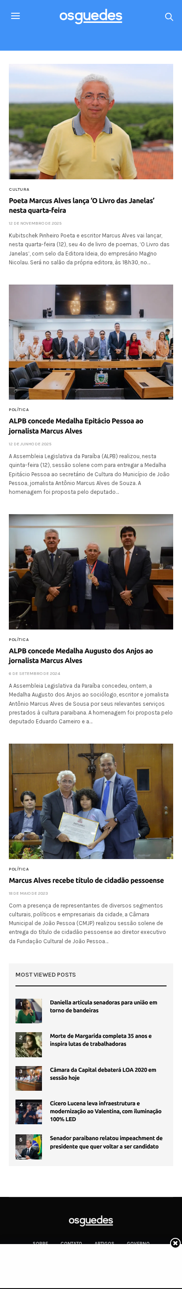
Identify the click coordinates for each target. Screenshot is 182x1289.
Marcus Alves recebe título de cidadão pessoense (86, 881)
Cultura (19, 189)
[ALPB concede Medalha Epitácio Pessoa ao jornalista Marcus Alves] (91, 342)
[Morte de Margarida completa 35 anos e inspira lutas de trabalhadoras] (28, 1044)
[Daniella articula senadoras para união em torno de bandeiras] (28, 1011)
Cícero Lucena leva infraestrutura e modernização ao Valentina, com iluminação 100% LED (106, 1111)
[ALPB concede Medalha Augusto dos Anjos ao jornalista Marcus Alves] (91, 572)
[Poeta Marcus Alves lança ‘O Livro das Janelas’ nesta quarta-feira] (91, 121)
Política (19, 409)
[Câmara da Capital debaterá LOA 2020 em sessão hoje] (28, 1078)
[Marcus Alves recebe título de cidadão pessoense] (91, 801)
